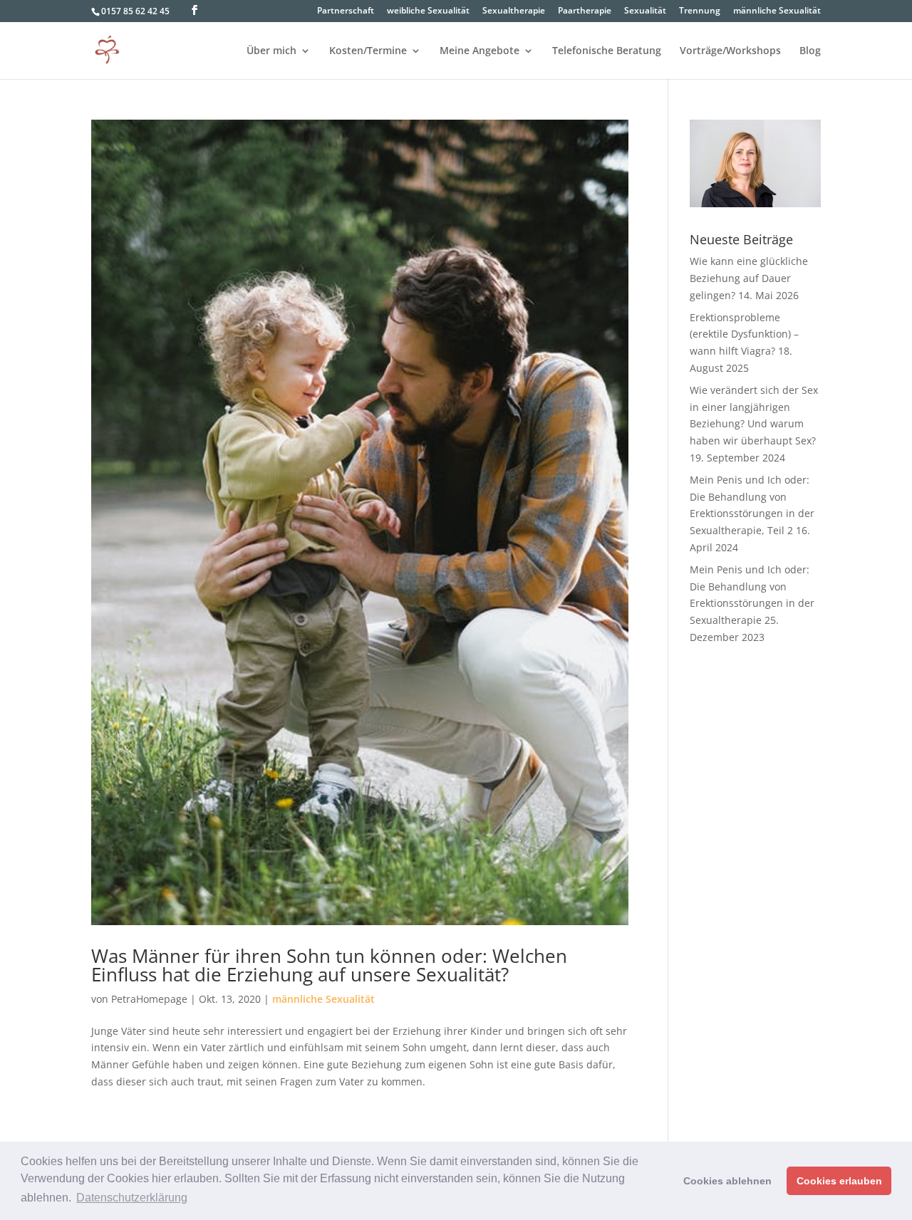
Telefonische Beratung (606, 51)
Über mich (271, 51)
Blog (810, 51)
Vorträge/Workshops (730, 51)
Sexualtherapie (513, 11)
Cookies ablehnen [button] (727, 1181)
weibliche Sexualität (428, 11)
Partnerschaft (345, 11)
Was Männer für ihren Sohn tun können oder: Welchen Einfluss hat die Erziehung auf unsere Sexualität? (329, 965)
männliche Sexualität (777, 11)
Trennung (699, 11)
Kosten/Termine (368, 51)
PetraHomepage (149, 999)
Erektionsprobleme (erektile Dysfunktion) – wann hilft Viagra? (744, 334)
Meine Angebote (479, 51)
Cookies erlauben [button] (839, 1181)
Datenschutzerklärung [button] (131, 1198)
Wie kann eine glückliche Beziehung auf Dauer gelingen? (749, 278)
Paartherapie (584, 11)
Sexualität (645, 11)
